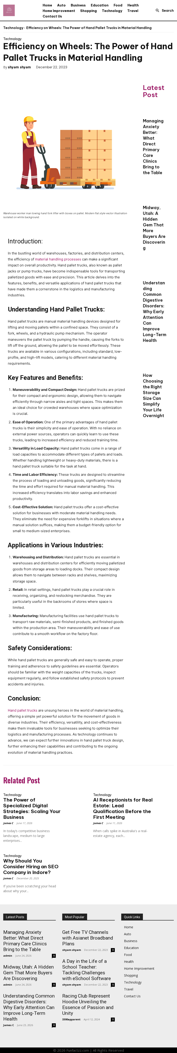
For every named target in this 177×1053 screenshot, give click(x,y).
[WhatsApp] (44, 76)
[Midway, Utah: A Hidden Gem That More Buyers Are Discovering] (155, 196)
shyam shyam (19, 67)
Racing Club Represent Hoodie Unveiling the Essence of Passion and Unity (88, 1004)
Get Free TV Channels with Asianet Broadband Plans (87, 937)
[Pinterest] (33, 76)
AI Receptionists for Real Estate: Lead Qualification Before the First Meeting (123, 808)
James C (8, 823)
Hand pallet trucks (22, 710)
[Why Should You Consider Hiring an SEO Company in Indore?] (74, 856)
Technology (13, 28)
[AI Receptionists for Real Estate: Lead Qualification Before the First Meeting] (164, 795)
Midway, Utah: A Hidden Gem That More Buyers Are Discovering (28, 972)
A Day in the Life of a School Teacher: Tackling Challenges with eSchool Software (86, 969)
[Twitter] (23, 76)
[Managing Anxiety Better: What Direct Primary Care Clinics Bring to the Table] (155, 109)
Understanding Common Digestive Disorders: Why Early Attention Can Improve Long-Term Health (154, 311)
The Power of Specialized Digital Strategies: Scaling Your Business (32, 808)
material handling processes (58, 259)
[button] (163, 10)
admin (7, 955)
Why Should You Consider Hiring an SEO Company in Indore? (31, 866)
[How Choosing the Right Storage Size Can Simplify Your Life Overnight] (155, 363)
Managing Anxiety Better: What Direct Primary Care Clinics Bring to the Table (25, 940)
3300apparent (71, 1019)
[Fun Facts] (9, 10)
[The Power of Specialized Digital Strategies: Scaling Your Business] (74, 795)
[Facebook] (12, 76)
